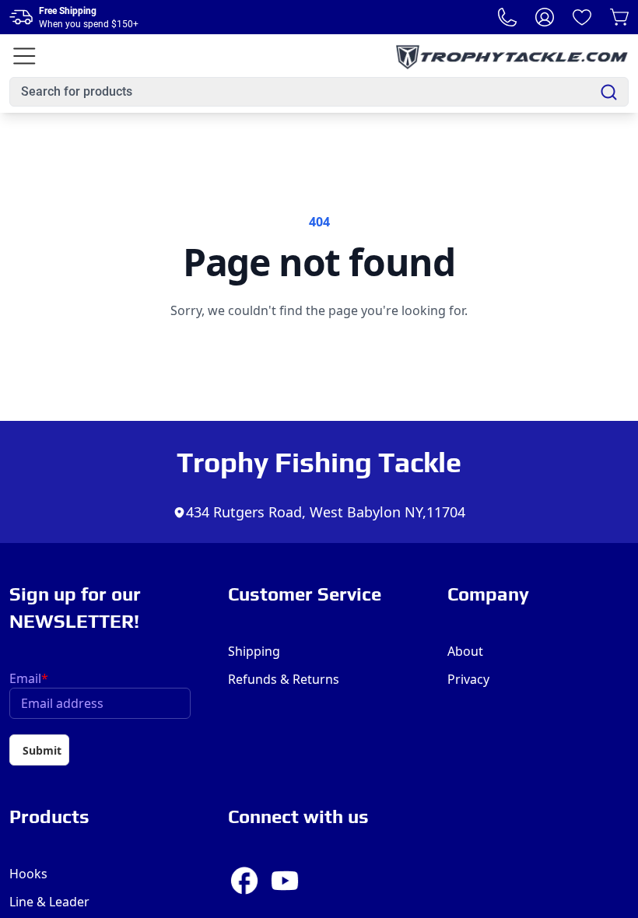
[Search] (609, 92)
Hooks (28, 873)
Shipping (254, 651)
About (465, 651)
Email (28, 678)
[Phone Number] (507, 17)
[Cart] (619, 17)
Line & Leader (49, 901)
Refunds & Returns (283, 679)
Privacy (468, 679)
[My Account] (544, 17)
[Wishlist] (582, 17)
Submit (42, 750)
